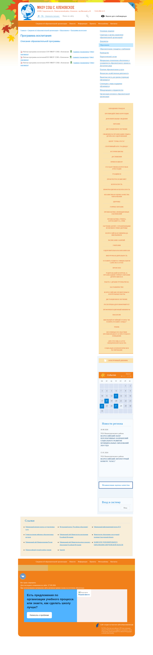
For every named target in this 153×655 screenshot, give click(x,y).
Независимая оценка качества (116, 485)
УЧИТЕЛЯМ (117, 245)
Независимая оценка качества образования (116, 195)
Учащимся (116, 174)
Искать (87, 16)
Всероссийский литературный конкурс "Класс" (115, 460)
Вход (125, 508)
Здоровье (116, 202)
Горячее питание (116, 207)
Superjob (62, 550)
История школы (116, 151)
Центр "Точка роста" (117, 141)
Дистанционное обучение (116, 129)
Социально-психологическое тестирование (117, 349)
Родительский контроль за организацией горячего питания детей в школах (116, 275)
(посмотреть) (84, 52)
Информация (82, 24)
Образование (64, 30)
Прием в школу (117, 162)
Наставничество (116, 287)
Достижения (117, 157)
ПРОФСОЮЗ (117, 268)
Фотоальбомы (103, 24)
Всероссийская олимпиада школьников (116, 234)
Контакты (113, 24)
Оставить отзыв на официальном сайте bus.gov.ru (116, 262)
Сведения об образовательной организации (43, 30)
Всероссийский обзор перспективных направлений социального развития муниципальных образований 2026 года (115, 440)
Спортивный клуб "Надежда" (116, 146)
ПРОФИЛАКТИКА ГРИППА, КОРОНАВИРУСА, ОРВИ (116, 220)
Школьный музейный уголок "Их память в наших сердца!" (116, 321)
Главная (23, 30)
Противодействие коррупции (117, 114)
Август (128, 374)
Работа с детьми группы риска (116, 282)
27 (116, 406)
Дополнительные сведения (117, 119)
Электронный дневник (118, 360)
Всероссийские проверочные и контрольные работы (116, 293)
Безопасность (116, 184)
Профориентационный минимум (116, 310)
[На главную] (38, 16)
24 (102, 406)
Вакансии (117, 315)
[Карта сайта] (42, 16)
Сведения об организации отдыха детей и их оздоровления (117, 135)
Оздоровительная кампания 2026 (117, 250)
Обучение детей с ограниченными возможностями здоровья (117, 227)
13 (116, 396)
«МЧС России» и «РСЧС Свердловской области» (116, 342)
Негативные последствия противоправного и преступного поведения (116, 334)
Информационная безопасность (116, 189)
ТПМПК (116, 327)
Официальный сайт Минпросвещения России (38, 542)
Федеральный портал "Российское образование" (74, 527)
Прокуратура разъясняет (116, 179)
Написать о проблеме (39, 615)
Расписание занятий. (116, 240)
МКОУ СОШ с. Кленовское (55, 8)
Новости (72, 24)
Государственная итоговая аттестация (116, 168)
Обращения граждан (117, 108)
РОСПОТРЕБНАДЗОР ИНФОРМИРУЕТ (116, 304)
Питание (116, 124)
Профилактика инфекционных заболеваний (116, 213)
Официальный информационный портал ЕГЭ (107, 527)
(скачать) (76, 52)
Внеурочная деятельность (116, 256)
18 (106, 401)
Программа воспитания (79, 30)
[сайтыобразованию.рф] (131, 6)
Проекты (93, 24)
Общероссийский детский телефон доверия (38, 550)
